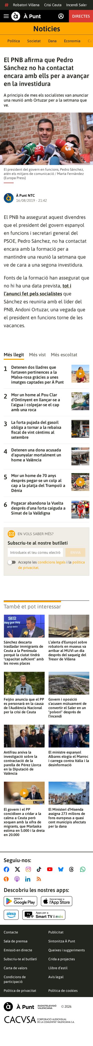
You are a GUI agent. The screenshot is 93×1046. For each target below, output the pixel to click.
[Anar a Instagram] (29, 869)
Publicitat (55, 932)
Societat (34, 41)
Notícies (46, 28)
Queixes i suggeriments (66, 950)
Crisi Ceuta (53, 5)
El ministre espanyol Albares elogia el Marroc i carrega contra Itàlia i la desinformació (68, 758)
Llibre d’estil (57, 968)
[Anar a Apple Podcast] (18, 879)
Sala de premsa (16, 941)
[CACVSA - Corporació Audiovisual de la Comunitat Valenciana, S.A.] (39, 1019)
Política (13, 41)
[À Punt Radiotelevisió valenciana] (30, 1006)
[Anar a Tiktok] (40, 869)
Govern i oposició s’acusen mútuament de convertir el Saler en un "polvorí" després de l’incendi (67, 707)
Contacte (11, 932)
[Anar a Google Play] (20, 901)
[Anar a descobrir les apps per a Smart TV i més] (43, 915)
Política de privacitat (20, 991)
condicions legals (51, 562)
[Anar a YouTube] (51, 869)
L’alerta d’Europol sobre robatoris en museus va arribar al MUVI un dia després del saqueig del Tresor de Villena (67, 650)
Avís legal (55, 977)
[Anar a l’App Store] (56, 901)
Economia (72, 41)
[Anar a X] (18, 869)
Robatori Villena (26, 5)
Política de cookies (63, 991)
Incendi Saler (76, 5)
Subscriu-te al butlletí (20, 959)
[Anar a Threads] (72, 869)
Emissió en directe (18, 950)
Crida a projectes (61, 959)
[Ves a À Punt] (26, 16)
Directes (81, 16)
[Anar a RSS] (40, 879)
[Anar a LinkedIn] (28, 879)
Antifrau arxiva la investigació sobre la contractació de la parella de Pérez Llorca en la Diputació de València (22, 762)
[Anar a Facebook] (7, 869)
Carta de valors (15, 968)
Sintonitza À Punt (61, 941)
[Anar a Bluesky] (61, 869)
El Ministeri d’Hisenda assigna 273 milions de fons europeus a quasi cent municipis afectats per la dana (67, 817)
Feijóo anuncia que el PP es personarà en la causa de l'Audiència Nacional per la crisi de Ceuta (24, 705)
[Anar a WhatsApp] (83, 869)
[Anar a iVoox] (7, 879)
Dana (52, 41)
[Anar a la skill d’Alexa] (11, 915)
